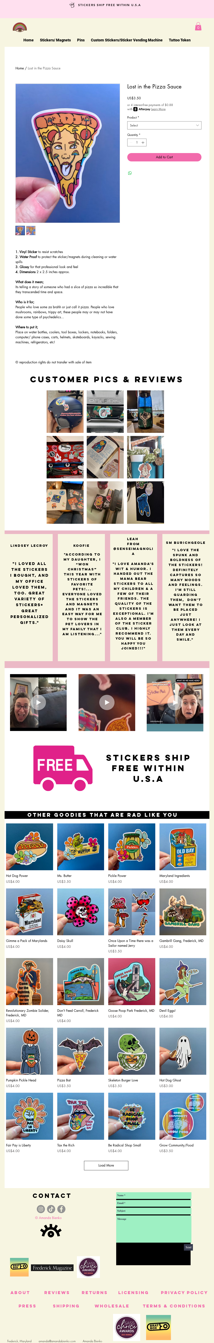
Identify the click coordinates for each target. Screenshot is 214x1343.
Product (133, 117)
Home (19, 68)
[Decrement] (130, 142)
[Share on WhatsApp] (129, 173)
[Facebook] (61, 1209)
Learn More (158, 109)
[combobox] (164, 125)
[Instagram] (41, 1209)
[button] (198, 26)
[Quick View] (29, 846)
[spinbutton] (137, 142)
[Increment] (143, 142)
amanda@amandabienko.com (57, 1341)
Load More (106, 1165)
